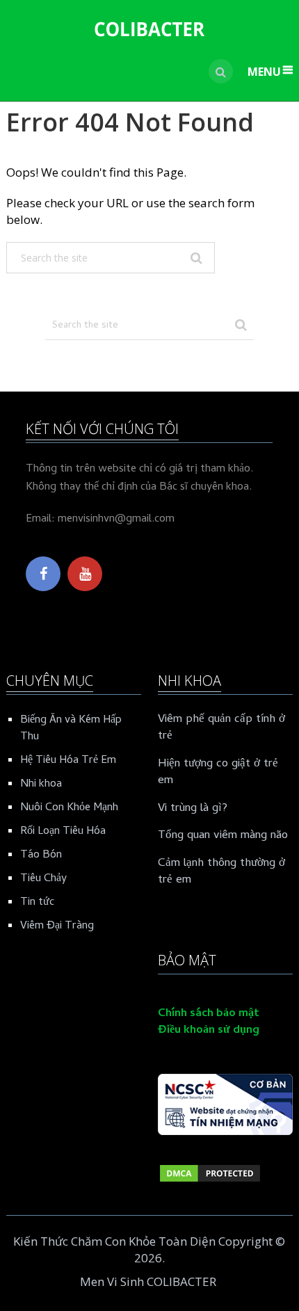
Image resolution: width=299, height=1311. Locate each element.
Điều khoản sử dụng (208, 1031)
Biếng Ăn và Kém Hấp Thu (71, 728)
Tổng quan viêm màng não (223, 836)
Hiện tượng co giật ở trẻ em (218, 773)
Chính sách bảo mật (208, 1014)
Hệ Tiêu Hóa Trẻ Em (68, 761)
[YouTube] (84, 573)
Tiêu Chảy (43, 879)
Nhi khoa (41, 784)
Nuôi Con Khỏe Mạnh (69, 808)
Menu (264, 71)
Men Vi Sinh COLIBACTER (148, 1281)
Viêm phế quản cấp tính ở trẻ (221, 729)
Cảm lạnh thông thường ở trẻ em (221, 873)
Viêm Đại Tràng (57, 926)
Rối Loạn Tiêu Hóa (63, 832)
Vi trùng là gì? (192, 809)
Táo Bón (41, 855)
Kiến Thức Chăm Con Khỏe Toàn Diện (114, 1241)
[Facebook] (43, 573)
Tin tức (37, 903)
